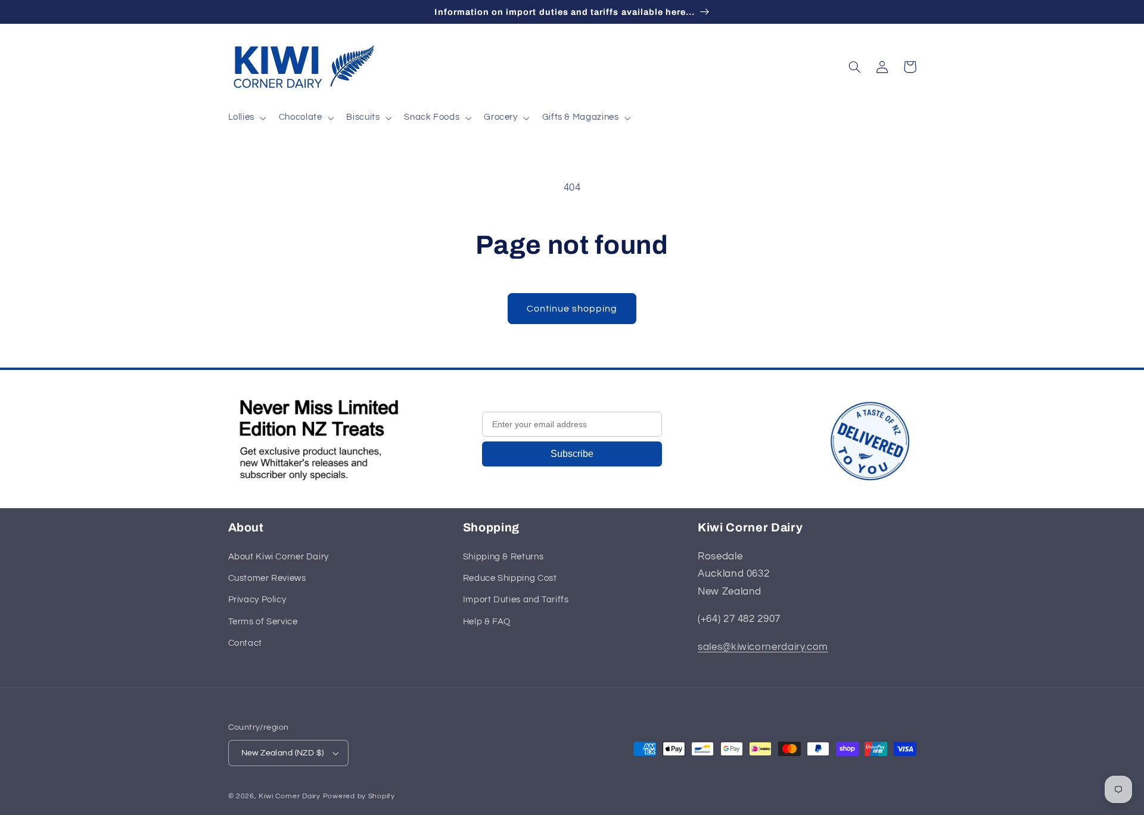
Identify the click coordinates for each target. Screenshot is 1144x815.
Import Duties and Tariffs (516, 599)
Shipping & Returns (503, 556)
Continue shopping (572, 308)
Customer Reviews (267, 578)
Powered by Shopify (359, 796)
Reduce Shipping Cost (510, 578)
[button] (245, 118)
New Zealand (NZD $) (282, 753)
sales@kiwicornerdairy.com (763, 647)
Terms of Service (263, 621)
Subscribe (572, 454)
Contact (245, 643)
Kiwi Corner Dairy (290, 796)
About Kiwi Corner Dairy (278, 556)
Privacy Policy (257, 599)
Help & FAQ (487, 621)
